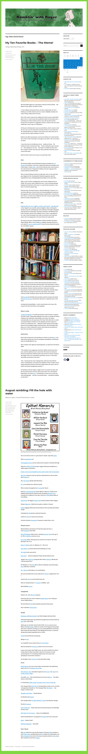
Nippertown (66, 245)
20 (75, 65)
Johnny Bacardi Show (68, 193)
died (50, 534)
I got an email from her (34, 224)
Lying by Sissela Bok (26, 314)
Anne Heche (24, 548)
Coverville (10, 407)
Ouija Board (27, 736)
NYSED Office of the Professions (70, 297)
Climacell (66, 280)
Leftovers (34, 659)
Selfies (50, 732)
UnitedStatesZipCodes (68, 305)
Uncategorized (8, 53)
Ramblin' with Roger (9, 746)
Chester (47, 573)
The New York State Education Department (73, 303)
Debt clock (66, 285)
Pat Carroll (23, 539)
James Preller (67, 128)
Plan (33, 564)
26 (73, 67)
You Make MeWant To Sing (38, 700)
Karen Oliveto (67, 134)
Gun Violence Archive (68, 221)
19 (72, 65)
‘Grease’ (48, 671)
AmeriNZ (66, 181)
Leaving (40, 488)
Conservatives (33, 607)
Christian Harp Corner (68, 110)
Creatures (38, 582)
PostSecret (66, 248)
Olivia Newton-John (26, 671)
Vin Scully (23, 552)
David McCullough (25, 534)
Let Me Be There (25, 673)
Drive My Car (34, 686)
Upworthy (66, 308)
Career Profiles (67, 278)
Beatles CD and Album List (69, 234)
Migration (27, 504)
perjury (25, 477)
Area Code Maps (67, 270)
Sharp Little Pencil (68, 206)
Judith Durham (25, 666)
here (54, 337)
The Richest (66, 260)
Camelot (44, 716)
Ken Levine (66, 242)
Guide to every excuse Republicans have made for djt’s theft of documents (40, 471)
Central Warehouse (30, 491)
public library (44, 598)
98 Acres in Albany (68, 231)
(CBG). (34, 167)
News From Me (67, 244)
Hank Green (24, 500)
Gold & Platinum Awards (69, 238)
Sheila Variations (67, 256)
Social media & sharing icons (36, 753)
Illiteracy (33, 595)
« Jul (67, 72)
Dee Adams (66, 185)
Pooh (42, 734)
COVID (22, 635)
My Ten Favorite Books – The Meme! (29, 42)
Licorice (30, 586)
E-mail (65, 84)
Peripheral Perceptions (69, 203)
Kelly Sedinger (8, 409)
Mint (54, 736)
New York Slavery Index (69, 293)
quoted (26, 297)
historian (45, 534)
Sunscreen (36, 646)
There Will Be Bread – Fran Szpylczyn (72, 153)
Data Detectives (67, 163)
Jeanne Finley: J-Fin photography (71, 131)
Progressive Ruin (67, 249)
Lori (65, 332)
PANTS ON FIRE (30, 466)
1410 (51, 677)
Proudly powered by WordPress (28, 746)
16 (64, 65)
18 (70, 65)
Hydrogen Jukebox (68, 124)
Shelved (49, 559)
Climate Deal (37, 500)
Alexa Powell (67, 103)
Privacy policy (67, 88)
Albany (65, 269)
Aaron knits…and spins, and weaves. (71, 99)
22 (81, 65)
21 (78, 65)
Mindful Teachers (68, 139)
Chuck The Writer (68, 111)
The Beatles (50, 688)
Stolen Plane (27, 734)
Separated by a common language (71, 253)
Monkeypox (24, 616)
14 (78, 62)
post (40, 222)
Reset (22, 566)
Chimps (23, 507)
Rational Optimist (68, 147)
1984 (24, 732)
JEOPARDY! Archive (68, 167)
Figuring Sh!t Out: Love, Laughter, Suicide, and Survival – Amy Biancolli (39, 206)
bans (31, 604)
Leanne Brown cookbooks (69, 289)
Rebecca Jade (11, 411)
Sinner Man (39, 668)
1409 (28, 677)
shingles (32, 626)
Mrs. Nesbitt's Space (68, 194)
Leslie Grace (31, 559)
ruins (28, 579)
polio (22, 621)
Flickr (48, 495)
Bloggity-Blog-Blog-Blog (69, 182)
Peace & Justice (67, 143)
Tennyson (28, 704)
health (13, 408)
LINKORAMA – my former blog (70, 169)
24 (67, 67)
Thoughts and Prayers (26, 693)
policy (55, 455)
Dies (54, 671)
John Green (24, 555)
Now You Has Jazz (25, 707)
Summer (31, 697)
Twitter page (67, 171)
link (29, 513)
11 (70, 62)
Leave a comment (9, 59)
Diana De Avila (67, 112)
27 (75, 67)
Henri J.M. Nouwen (27, 298)
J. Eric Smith (66, 126)
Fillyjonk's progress (68, 187)
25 (70, 67)
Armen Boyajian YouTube (69, 107)
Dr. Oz (22, 484)
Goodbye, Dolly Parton (72, 317)
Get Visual (66, 120)
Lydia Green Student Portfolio (70, 136)
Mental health (33, 616)
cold (27, 639)
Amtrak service (52, 493)
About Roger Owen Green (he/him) (71, 81)
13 (75, 62)
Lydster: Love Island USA (75, 320)
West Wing (26, 480)
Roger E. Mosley (25, 545)
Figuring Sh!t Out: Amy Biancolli (71, 115)
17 (67, 65)
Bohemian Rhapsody (26, 724)
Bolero (22, 720)
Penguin (37, 737)
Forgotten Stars (67, 190)
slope (65, 327)
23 (64, 67)
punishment (28, 459)
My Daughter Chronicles (69, 198)
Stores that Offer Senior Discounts (71, 300)
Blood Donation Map (68, 273)
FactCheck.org (67, 218)
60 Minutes (28, 536)
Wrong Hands (8, 412)
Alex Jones (23, 475)
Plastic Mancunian (68, 335)
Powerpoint (34, 520)
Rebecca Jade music (68, 150)
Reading (26, 530)
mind (27, 516)
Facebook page (67, 166)
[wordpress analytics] (73, 349)
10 (67, 62)
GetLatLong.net (67, 286)
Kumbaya (32, 668)
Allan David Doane (9, 54)
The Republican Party (26, 462)
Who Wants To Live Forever (28, 713)
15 (81, 62)
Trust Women (45, 643)
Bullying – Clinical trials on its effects (72, 276)
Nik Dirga (66, 199)
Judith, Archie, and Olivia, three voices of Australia (42, 682)
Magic (31, 673)
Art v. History (24, 570)
